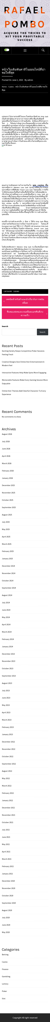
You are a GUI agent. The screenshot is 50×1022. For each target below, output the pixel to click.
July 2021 (6, 829)
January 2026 (7, 478)
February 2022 (8, 793)
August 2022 (7, 771)
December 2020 (8, 881)
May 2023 (6, 705)
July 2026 (6, 441)
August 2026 (7, 434)
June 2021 (6, 837)
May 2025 (6, 529)
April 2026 (6, 456)
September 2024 (9, 588)
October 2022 (7, 756)
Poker (4, 991)
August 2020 (7, 910)
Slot (3, 998)
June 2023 (6, 697)
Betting (5, 954)
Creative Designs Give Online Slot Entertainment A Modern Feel (23, 364)
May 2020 (6, 932)
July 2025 (6, 522)
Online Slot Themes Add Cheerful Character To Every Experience (24, 393)
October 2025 (7, 500)
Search (5, 326)
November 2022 (8, 749)
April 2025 (6, 536)
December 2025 (8, 485)
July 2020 (6, 917)
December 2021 (8, 807)
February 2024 (8, 639)
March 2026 (6, 463)
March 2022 (6, 785)
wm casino (40, 185)
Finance (5, 969)
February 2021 (8, 866)
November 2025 (8, 492)
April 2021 (6, 851)
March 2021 (6, 859)
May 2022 (6, 778)
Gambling (6, 976)
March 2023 (6, 720)
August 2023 (7, 683)
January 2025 (7, 558)
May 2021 (6, 844)
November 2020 (8, 888)
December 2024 (8, 566)
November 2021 (8, 815)
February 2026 (8, 470)
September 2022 (9, 764)
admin (30, 80)
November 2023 (8, 661)
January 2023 (7, 734)
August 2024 (7, 595)
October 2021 (7, 822)
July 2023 (6, 690)
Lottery (5, 984)
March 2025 (6, 544)
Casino (16, 291)
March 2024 (6, 632)
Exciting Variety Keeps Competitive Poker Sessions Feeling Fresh (23, 353)
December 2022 (8, 741)
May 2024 (6, 617)
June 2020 (6, 925)
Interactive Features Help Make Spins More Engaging (24, 372)
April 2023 (6, 712)
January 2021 (7, 873)
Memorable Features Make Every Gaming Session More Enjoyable (25, 382)
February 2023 (8, 727)
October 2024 (7, 580)
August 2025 (7, 514)
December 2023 (8, 654)
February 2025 (8, 551)
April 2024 (6, 624)
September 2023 (9, 676)
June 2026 (6, 448)
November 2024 (8, 573)
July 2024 (6, 602)
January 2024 (7, 646)
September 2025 (9, 507)
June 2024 (6, 610)
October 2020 (7, 895)
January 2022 (7, 800)
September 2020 (9, 903)
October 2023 (7, 668)
